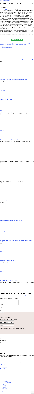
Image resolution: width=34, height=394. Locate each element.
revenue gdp (9, 44)
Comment (1, 304)
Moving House (5, 384)
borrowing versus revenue (5, 43)
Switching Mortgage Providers (7, 382)
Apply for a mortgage (17, 39)
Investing (4, 385)
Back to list (1, 46)
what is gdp (23, 44)
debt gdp (10, 43)
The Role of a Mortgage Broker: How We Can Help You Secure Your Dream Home (14, 200)
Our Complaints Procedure (3, 367)
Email (1, 307)
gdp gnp (24, 43)
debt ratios (15, 43)
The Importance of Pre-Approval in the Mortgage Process (10, 139)
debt (8, 43)
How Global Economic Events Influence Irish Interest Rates (10, 159)
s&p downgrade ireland (14, 44)
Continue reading (2, 90)
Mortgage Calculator (6, 387)
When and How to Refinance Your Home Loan (8, 260)
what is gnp (26, 44)
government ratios (27, 43)
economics (18, 43)
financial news (21, 43)
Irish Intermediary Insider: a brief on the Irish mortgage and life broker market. (13, 79)
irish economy (3, 44)
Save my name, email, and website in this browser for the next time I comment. (11, 310)
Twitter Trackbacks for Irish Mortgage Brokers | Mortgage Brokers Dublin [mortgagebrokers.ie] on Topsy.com (18, 295)
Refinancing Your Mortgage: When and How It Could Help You (11, 220)
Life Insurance (5, 389)
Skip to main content (7, 0)
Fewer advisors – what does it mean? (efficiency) (8, 99)
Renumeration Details (3, 365)
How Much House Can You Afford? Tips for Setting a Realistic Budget (12, 280)
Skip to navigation (2, 0)
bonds (1, 43)
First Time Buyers (5, 381)
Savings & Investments (6, 390)
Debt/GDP (5, 9)
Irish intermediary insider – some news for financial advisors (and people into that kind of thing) (16, 59)
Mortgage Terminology (3, 368)
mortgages (6, 44)
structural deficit (19, 44)
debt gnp (13, 43)
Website (1, 309)
